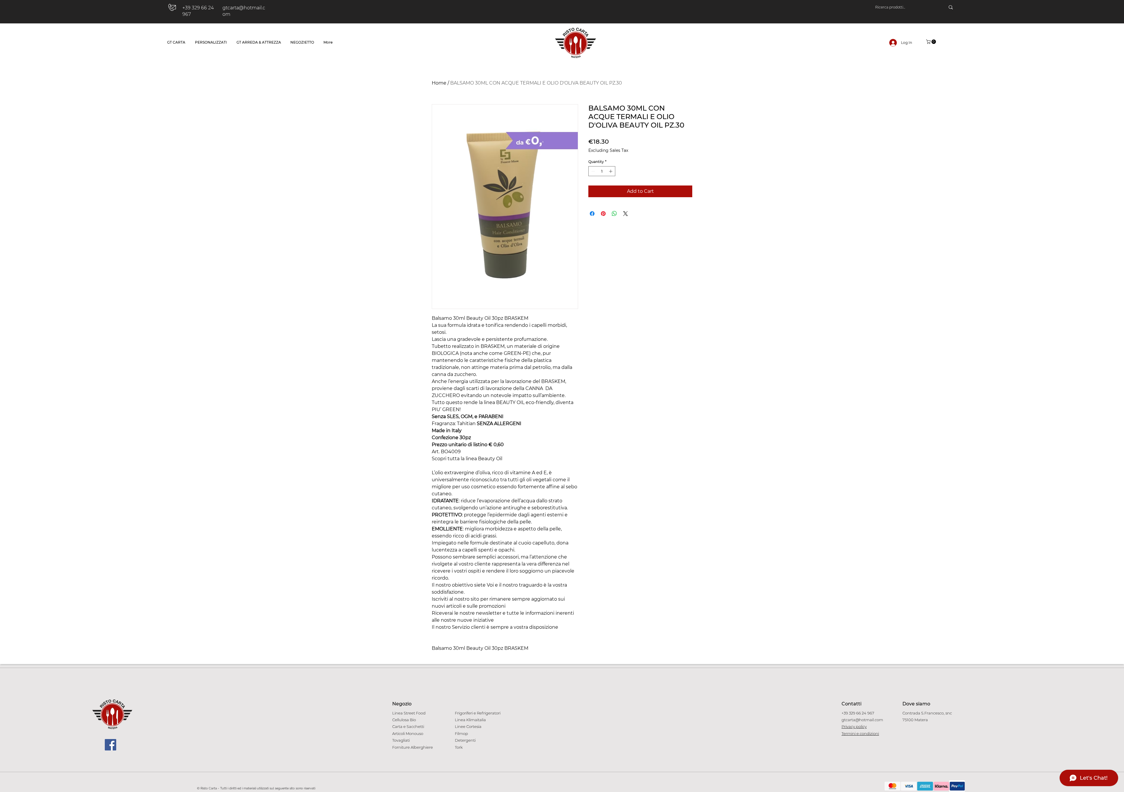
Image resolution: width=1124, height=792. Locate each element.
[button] (931, 41)
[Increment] (611, 171)
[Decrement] (592, 171)
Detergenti (465, 740)
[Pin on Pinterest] (603, 213)
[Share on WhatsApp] (614, 213)
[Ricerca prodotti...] (951, 7)
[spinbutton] (602, 171)
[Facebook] (110, 744)
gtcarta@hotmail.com (862, 719)
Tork (459, 747)
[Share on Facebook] (592, 213)
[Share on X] (625, 213)
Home (439, 83)
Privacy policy (854, 726)
